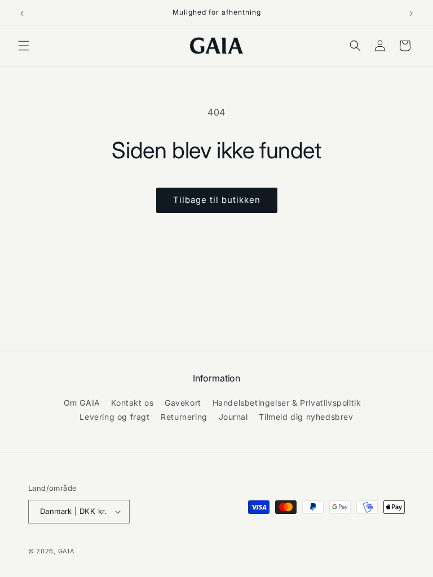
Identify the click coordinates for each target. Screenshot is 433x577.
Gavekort (183, 402)
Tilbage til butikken (216, 199)
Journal (233, 416)
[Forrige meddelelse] (22, 12)
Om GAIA (82, 402)
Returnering (184, 416)
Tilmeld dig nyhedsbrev (306, 416)
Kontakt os (132, 402)
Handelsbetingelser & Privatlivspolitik (287, 402)
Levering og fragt (114, 416)
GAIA (66, 551)
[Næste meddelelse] (411, 12)
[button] (23, 45)
